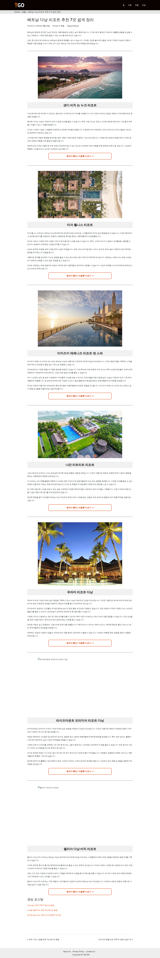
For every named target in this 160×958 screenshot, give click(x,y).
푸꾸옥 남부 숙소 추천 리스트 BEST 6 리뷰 (44, 915)
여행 (130, 5)
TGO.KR (86, 955)
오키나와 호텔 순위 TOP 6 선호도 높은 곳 (114, 939)
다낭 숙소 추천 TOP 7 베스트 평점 (40, 905)
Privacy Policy (78, 951)
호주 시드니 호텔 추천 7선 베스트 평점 (44, 939)
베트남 (76, 26)
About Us (67, 951)
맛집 (144, 5)
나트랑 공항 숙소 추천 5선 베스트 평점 (42, 910)
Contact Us (90, 951)
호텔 (137, 5)
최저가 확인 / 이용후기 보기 (78, 156)
